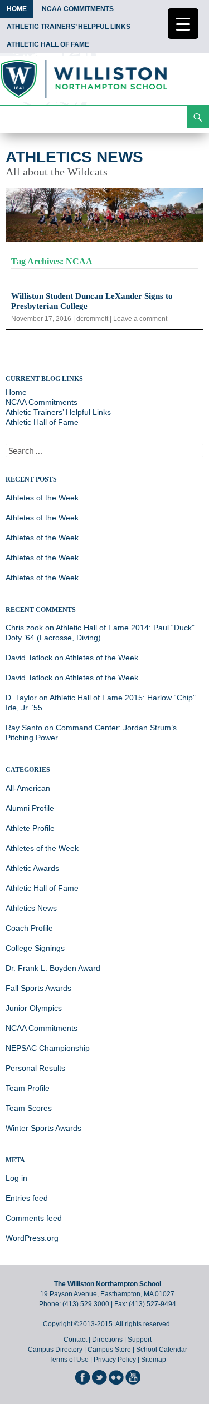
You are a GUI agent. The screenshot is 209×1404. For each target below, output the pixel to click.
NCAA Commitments (78, 9)
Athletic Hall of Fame (48, 44)
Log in (16, 1178)
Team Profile (28, 1088)
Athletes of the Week (42, 497)
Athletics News (74, 157)
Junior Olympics (34, 1008)
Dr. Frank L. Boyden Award (53, 968)
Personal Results (35, 1068)
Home (17, 9)
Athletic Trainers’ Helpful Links (68, 27)
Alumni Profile (30, 808)
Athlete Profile (30, 828)
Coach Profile (29, 928)
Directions (107, 1339)
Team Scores (29, 1108)
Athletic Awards (32, 868)
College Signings (35, 948)
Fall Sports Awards (38, 988)
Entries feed (27, 1198)
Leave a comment (140, 319)
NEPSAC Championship (48, 1048)
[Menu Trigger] (183, 23)
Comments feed (34, 1218)
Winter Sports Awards (43, 1128)
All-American (28, 788)
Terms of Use (69, 1359)
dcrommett (92, 319)
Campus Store (109, 1349)
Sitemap (153, 1359)
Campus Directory (55, 1349)
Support (140, 1339)
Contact (75, 1339)
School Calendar (161, 1349)
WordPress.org (32, 1237)
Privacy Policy (115, 1359)
